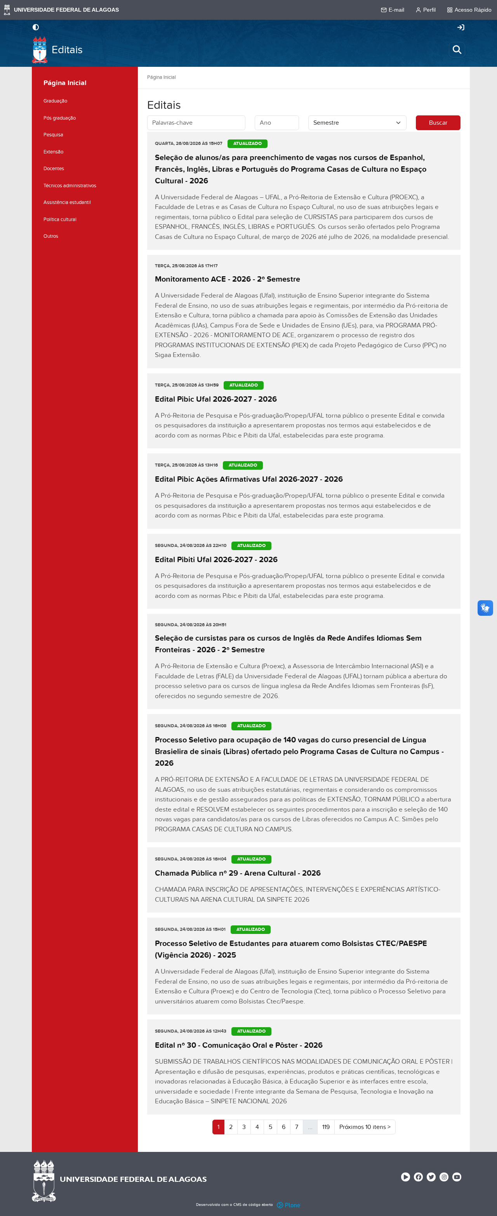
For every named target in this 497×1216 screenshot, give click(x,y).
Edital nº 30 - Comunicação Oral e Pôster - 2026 (239, 1045)
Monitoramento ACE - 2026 (227, 279)
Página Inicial (161, 77)
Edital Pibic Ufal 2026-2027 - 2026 (216, 399)
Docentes (53, 169)
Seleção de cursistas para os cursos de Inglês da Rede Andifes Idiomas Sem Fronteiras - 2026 (288, 644)
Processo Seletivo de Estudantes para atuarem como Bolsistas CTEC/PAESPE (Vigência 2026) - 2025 (291, 949)
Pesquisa (53, 135)
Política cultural (59, 219)
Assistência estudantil (67, 202)
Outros (50, 236)
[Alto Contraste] (36, 28)
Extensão (53, 152)
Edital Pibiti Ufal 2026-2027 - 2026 (216, 559)
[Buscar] (457, 49)
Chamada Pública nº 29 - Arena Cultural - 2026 (238, 873)
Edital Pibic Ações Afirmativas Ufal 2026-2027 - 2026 (249, 479)
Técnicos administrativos (69, 186)
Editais (67, 50)
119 (326, 1127)
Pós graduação (59, 118)
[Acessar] (461, 28)
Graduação (55, 101)
